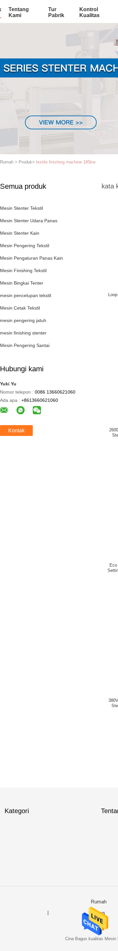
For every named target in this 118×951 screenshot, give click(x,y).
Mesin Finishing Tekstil (23, 270)
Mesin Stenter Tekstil (21, 208)
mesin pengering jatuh (23, 320)
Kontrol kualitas (89, 12)
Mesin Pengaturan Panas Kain (31, 258)
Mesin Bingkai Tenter (21, 283)
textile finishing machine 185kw (65, 162)
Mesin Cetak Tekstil (20, 308)
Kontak (16, 430)
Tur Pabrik (56, 12)
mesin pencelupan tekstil (25, 295)
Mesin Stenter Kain (19, 233)
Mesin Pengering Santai (24, 345)
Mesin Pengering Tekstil (24, 245)
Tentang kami (19, 12)
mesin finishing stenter (23, 332)
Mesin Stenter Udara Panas (28, 220)
